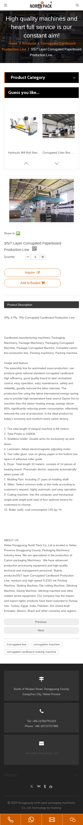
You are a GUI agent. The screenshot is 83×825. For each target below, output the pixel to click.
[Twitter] (32, 786)
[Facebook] (50, 786)
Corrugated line (16, 644)
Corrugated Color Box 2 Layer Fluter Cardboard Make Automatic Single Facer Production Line (59, 152)
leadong (56, 807)
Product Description (19, 304)
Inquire (30, 272)
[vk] (38, 786)
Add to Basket (30, 283)
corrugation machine (47, 644)
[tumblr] (44, 786)
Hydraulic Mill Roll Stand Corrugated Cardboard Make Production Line (24, 152)
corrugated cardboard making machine (31, 651)
